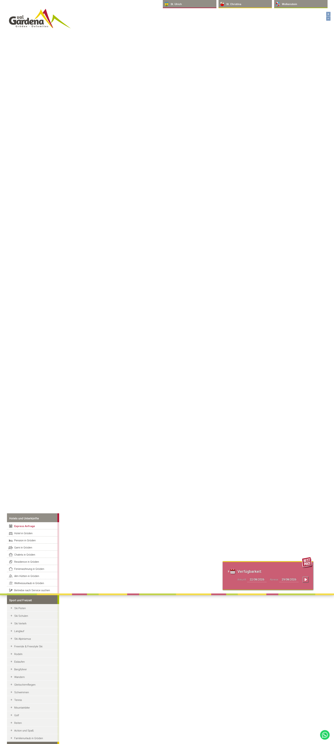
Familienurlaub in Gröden (28, 738)
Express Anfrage (24, 526)
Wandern (19, 677)
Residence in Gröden (26, 561)
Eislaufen (19, 661)
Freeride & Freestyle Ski (28, 646)
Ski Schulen (21, 615)
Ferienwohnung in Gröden (29, 569)
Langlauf (19, 631)
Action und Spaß (24, 730)
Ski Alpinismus (22, 638)
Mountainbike (22, 707)
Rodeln (18, 654)
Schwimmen (21, 692)
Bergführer (20, 669)
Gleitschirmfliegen (24, 684)
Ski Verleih (20, 623)
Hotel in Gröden (23, 533)
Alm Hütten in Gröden (26, 576)
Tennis (18, 700)
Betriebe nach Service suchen (32, 590)
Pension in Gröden (25, 540)
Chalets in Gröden (24, 554)
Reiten (18, 723)
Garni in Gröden (23, 547)
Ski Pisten (20, 608)
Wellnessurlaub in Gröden (29, 583)
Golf (16, 715)
